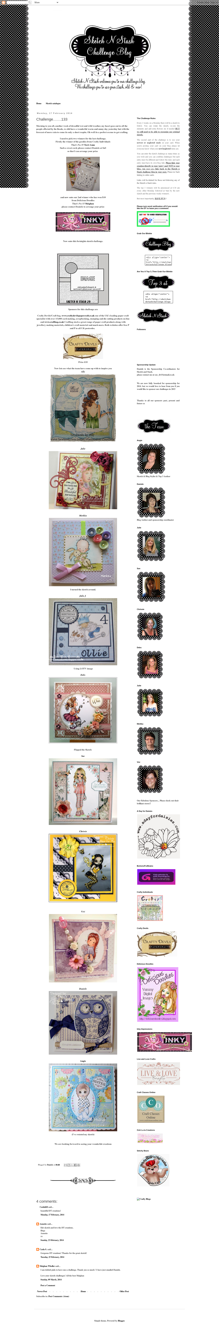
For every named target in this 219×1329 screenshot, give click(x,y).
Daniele (83, 988)
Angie (83, 1061)
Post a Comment (48, 1285)
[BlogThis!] (68, 1165)
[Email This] (65, 1165)
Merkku (83, 515)
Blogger (121, 1320)
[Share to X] (72, 1165)
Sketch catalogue (53, 103)
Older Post (124, 1291)
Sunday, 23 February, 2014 (52, 1240)
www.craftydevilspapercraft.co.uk (77, 315)
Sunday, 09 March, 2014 (51, 1279)
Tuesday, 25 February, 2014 (52, 1257)
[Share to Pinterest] (78, 1165)
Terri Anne (89, 145)
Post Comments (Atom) (58, 1296)
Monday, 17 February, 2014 (52, 1214)
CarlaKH (44, 1207)
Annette (43, 1223)
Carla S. (43, 1249)
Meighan (89, 203)
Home (38, 103)
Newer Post (42, 1291)
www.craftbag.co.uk (54, 322)
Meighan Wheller (47, 1266)
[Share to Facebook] (75, 1165)
